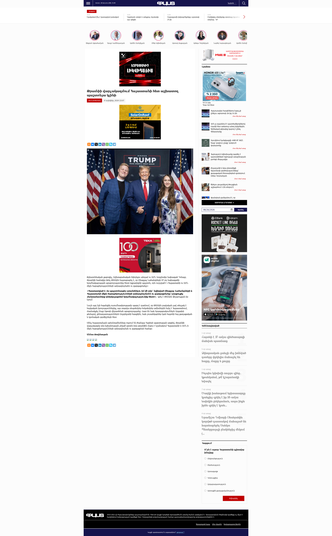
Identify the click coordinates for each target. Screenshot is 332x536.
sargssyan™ (181, 532)
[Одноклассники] (89, 144)
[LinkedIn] (99, 144)
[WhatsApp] (107, 144)
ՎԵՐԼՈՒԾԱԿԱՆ (94, 100)
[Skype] (110, 144)
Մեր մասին (217, 524)
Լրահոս (206, 66)
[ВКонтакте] (92, 144)
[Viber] (103, 144)
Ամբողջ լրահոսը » (224, 202)
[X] (96, 144)
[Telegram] (114, 144)
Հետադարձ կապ (203, 524)
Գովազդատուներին (232, 524)
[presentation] (235, 18)
